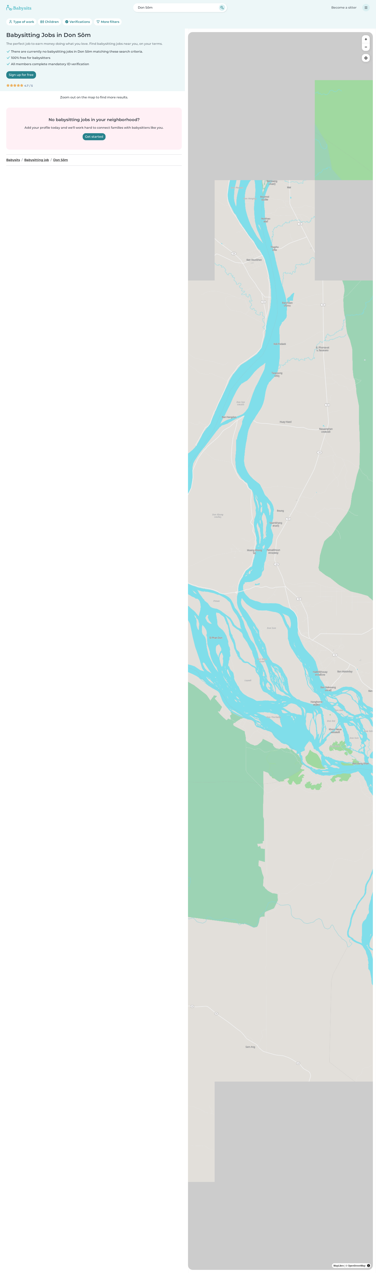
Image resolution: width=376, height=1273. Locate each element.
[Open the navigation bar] (366, 7)
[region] (280, 651)
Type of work (23, 22)
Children (51, 22)
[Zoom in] (366, 39)
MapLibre (339, 1265)
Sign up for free (21, 75)
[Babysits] (18, 7)
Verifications (79, 22)
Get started (94, 136)
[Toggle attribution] (368, 1265)
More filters (109, 22)
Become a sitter (344, 7)
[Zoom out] (366, 47)
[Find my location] (366, 58)
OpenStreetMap (356, 1265)
